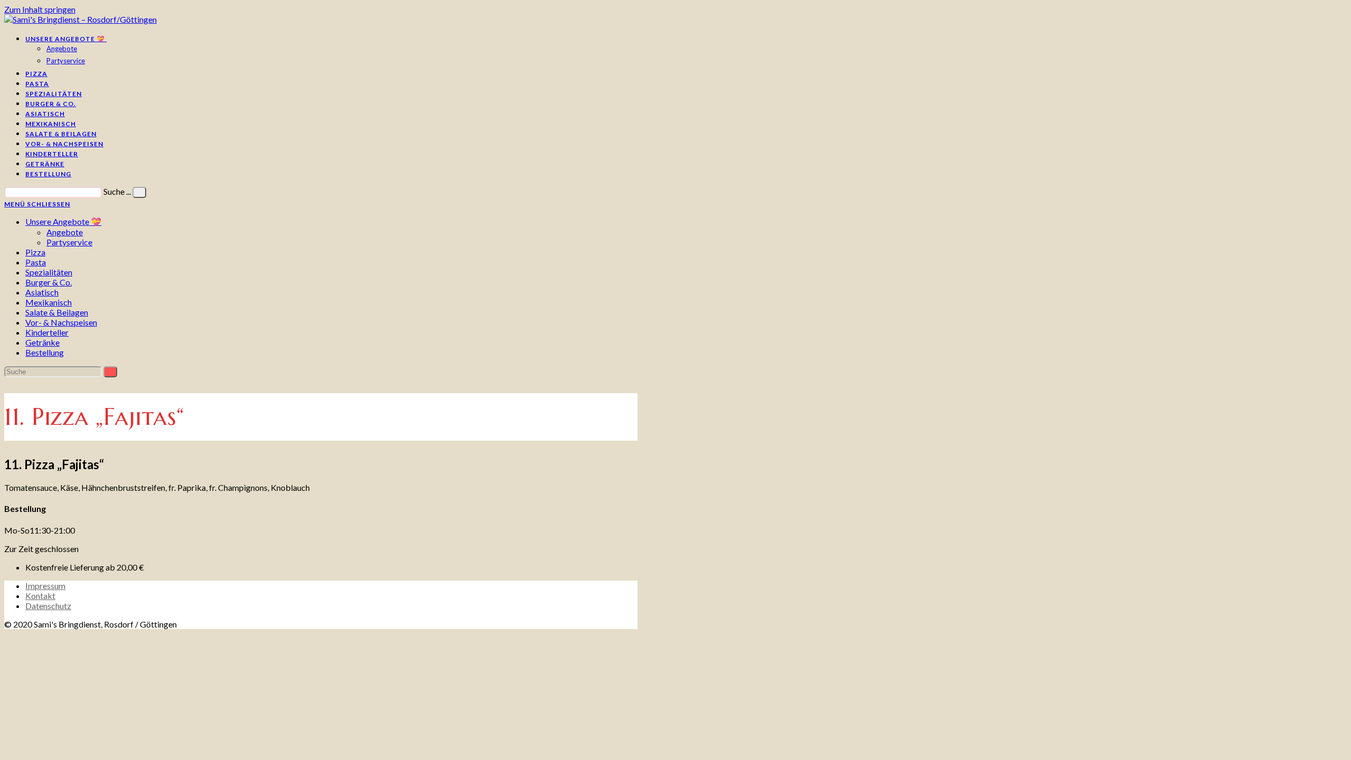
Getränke (42, 342)
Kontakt (40, 596)
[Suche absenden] (110, 371)
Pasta (35, 262)
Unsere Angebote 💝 (63, 221)
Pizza (35, 252)
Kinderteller (47, 332)
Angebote (64, 232)
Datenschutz (48, 606)
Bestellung (44, 352)
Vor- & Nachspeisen (61, 322)
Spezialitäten (48, 272)
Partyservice (69, 242)
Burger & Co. (48, 282)
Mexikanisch (48, 302)
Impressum (45, 586)
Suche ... (117, 191)
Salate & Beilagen (56, 312)
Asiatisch (42, 292)
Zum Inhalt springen (39, 9)
